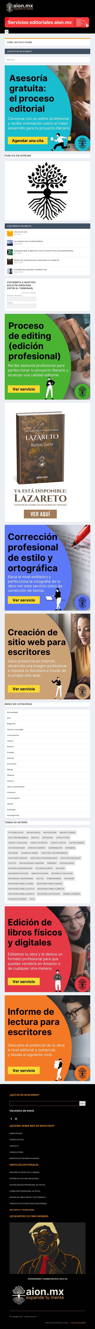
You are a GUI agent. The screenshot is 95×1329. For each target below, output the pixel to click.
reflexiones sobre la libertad (51, 889)
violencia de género (17, 899)
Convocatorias (13, 735)
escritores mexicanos (70, 858)
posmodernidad (54, 878)
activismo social (15, 832)
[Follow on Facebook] (11, 1119)
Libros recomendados (15, 787)
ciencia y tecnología (17, 843)
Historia (10, 781)
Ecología (10, 752)
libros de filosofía (40, 873)
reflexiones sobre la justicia (21, 889)
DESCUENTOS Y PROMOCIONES (22, 1210)
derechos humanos (36, 848)
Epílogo (10, 769)
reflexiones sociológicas (48, 894)
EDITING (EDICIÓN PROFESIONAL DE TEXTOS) (27, 1185)
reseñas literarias (71, 894)
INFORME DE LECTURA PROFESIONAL (24, 1178)
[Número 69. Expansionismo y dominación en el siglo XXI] (10, 262)
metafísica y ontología (61, 873)
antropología (50, 832)
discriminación (55, 848)
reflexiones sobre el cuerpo (21, 884)
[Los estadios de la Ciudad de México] (10, 243)
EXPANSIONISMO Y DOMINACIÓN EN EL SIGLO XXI (47, 1279)
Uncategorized (13, 815)
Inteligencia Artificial (18, 873)
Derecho (10, 746)
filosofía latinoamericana (20, 868)
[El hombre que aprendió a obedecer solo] (10, 271)
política (40, 878)
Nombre (10, 303)
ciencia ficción (62, 837)
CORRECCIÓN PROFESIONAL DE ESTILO (25, 1191)
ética (32, 899)
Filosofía (10, 775)
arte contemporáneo (18, 837)
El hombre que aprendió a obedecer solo (30, 269)
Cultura (10, 741)
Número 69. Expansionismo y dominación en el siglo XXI (36, 260)
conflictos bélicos (38, 843)
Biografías (11, 724)
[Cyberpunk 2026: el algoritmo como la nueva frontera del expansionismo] (10, 252)
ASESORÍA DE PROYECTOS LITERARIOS (24, 1172)
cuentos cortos (58, 843)
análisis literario (67, 832)
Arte (9, 718)
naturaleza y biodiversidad (20, 878)
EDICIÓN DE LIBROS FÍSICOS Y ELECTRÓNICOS (28, 1197)
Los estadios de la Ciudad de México (28, 241)
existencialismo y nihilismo (31, 863)
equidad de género (29, 853)
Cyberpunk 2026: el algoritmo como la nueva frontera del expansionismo (43, 251)
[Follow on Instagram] (16, 1119)
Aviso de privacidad (78, 1323)
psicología (69, 878)
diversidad (70, 848)
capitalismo (47, 837)
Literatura (11, 792)
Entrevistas (11, 764)
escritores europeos (17, 858)
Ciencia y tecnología (15, 729)
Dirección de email (14, 295)
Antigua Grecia (33, 832)
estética (12, 863)
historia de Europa (44, 868)
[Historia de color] (10, 233)
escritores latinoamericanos (43, 858)
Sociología (11, 809)
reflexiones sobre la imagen (49, 884)
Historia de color (20, 232)
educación (13, 853)
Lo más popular (13, 798)
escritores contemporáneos (54, 853)
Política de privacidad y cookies (56, 1323)
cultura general (76, 843)
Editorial (10, 758)
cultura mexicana (16, 848)
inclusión (60, 868)
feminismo (51, 863)
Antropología (12, 712)
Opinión (10, 804)
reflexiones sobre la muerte (21, 894)
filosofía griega (67, 863)
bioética (35, 837)
